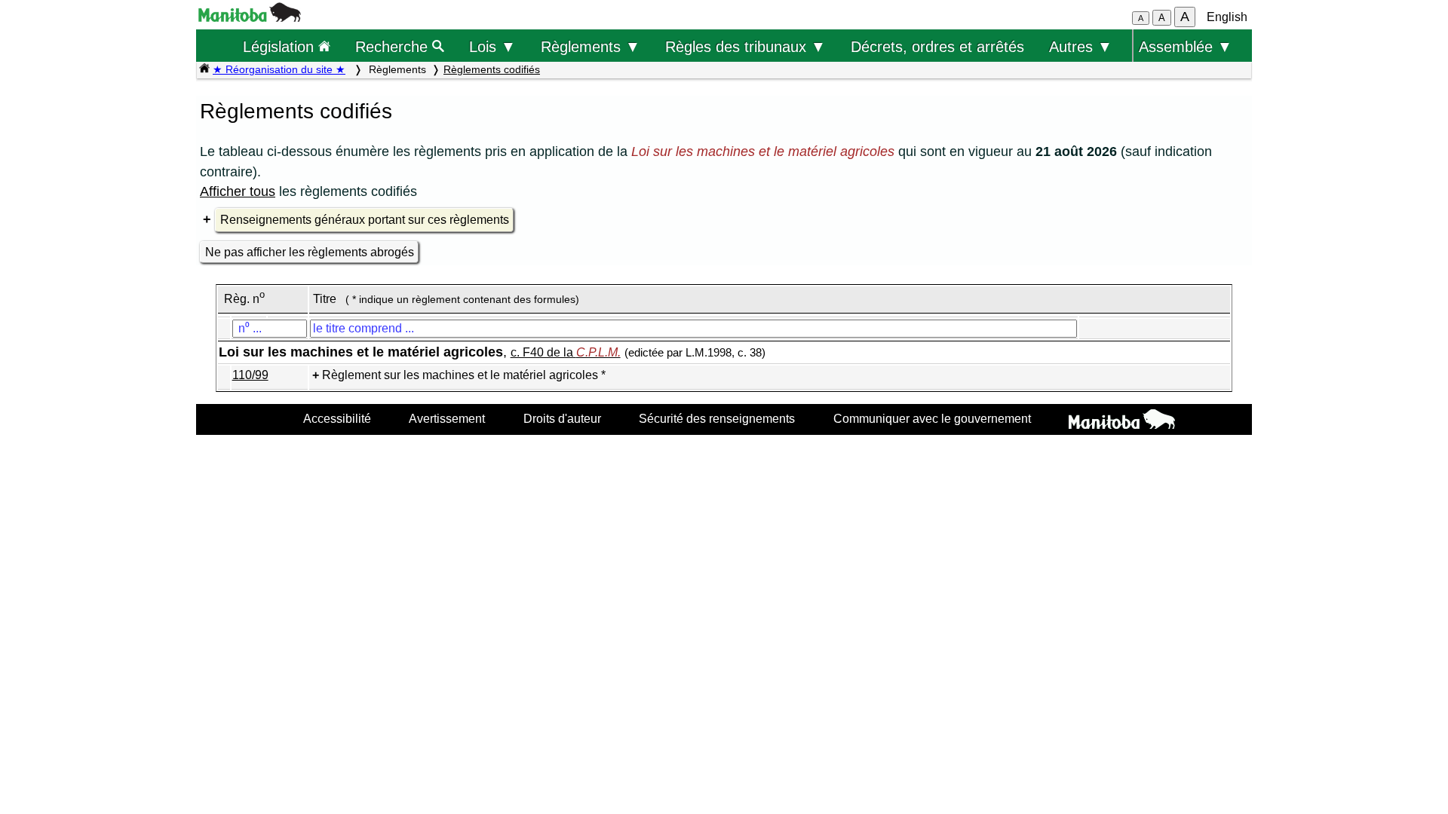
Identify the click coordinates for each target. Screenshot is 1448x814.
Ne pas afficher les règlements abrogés (309, 252)
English (1227, 17)
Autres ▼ (1080, 46)
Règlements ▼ (590, 46)
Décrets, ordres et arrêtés (937, 46)
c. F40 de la (566, 352)
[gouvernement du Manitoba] (249, 17)
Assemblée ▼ (1185, 46)
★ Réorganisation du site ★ (279, 69)
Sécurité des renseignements (717, 418)
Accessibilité (337, 418)
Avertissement (447, 418)
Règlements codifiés (491, 69)
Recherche (393, 46)
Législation (280, 46)
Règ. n (244, 298)
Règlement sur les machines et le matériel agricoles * (464, 375)
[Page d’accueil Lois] (204, 69)
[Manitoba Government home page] (1122, 421)
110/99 (250, 375)
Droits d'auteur (562, 418)
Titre (324, 298)
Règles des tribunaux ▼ (745, 46)
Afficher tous (237, 191)
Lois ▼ (492, 46)
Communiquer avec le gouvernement (932, 418)
